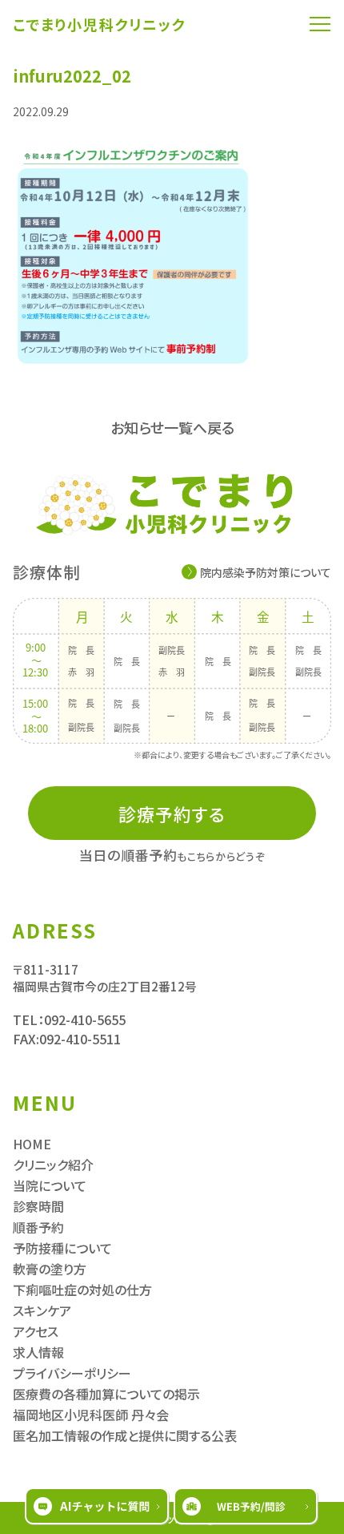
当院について (49, 1185)
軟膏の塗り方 (49, 1268)
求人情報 (38, 1352)
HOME (32, 1143)
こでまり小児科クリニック (99, 24)
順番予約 (38, 1227)
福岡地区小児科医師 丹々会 (91, 1414)
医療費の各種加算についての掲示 (106, 1393)
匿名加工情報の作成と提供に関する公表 (125, 1435)
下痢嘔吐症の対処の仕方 (82, 1289)
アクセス (35, 1331)
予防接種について (62, 1247)
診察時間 (38, 1206)
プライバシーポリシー (72, 1373)
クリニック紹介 (53, 1164)
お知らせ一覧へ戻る (172, 427)
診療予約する (172, 813)
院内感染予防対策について (265, 572)
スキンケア (42, 1310)
